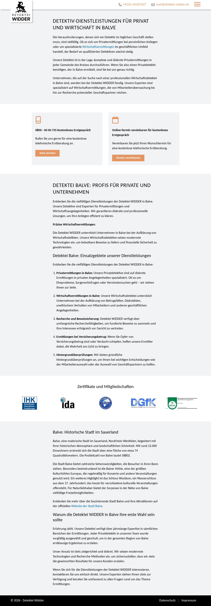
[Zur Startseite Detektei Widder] (21, 11)
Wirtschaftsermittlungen (98, 47)
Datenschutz (167, 600)
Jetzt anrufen (47, 153)
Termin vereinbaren (128, 157)
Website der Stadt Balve (86, 506)
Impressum (188, 600)
